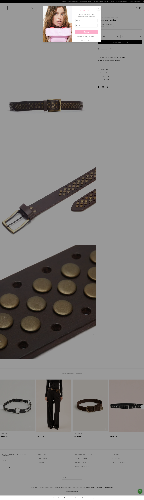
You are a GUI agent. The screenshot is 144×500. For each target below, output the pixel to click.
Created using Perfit (86, 40)
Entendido (97, 497)
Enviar (86, 32)
